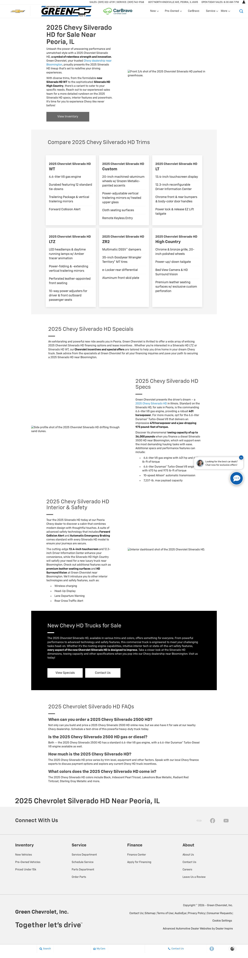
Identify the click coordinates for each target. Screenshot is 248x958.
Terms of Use (165, 913)
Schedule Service (82, 862)
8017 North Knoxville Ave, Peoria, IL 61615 (173, 2)
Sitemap (150, 913)
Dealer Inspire (224, 928)
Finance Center (136, 855)
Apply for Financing (139, 862)
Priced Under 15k (25, 869)
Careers (187, 869)
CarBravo (193, 11)
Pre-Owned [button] (172, 12)
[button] (241, 11)
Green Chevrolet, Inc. (220, 905)
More (224, 12)
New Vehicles (23, 855)
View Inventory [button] (67, 116)
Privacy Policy (196, 913)
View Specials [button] (65, 672)
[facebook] (212, 820)
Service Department (84, 855)
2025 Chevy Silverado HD (151, 403)
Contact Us (189, 862)
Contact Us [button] (103, 672)
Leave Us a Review (194, 877)
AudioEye (180, 913)
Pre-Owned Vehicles (27, 862)
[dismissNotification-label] (241, 457)
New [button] (153, 12)
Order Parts (79, 877)
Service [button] (210, 12)
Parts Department (83, 869)
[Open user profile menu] (244, 2)
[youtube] (226, 820)
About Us (188, 855)
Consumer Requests (219, 913)
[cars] (199, 820)
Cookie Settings (222, 921)
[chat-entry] (236, 478)
